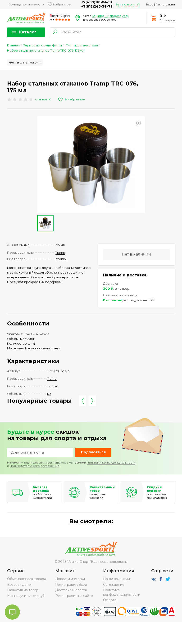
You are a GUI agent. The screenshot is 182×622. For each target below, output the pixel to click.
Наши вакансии (116, 579)
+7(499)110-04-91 (96, 2)
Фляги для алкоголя (82, 45)
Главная (13, 45)
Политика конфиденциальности (121, 592)
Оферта (109, 600)
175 (49, 394)
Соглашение (113, 584)
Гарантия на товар (22, 590)
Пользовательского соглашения (34, 466)
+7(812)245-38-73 (97, 6)
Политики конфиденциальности (111, 462)
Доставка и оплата (71, 590)
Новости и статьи (70, 579)
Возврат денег (19, 584)
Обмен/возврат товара (26, 579)
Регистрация (165, 4)
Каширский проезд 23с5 (110, 16)
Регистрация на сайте (74, 596)
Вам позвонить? (128, 4)
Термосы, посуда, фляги (42, 45)
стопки (61, 259)
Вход (149, 4)
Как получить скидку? (26, 596)
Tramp (60, 252)
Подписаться (93, 452)
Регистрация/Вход (71, 584)
